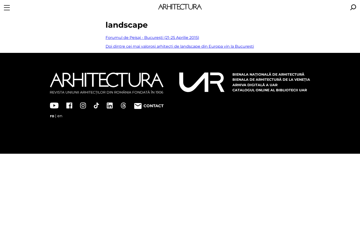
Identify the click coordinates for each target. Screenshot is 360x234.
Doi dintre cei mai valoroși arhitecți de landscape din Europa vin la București (180, 46)
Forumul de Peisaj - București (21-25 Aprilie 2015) (152, 37)
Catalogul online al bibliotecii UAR (269, 90)
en (59, 116)
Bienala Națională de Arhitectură (268, 74)
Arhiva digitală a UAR (254, 85)
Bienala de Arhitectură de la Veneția (271, 79)
